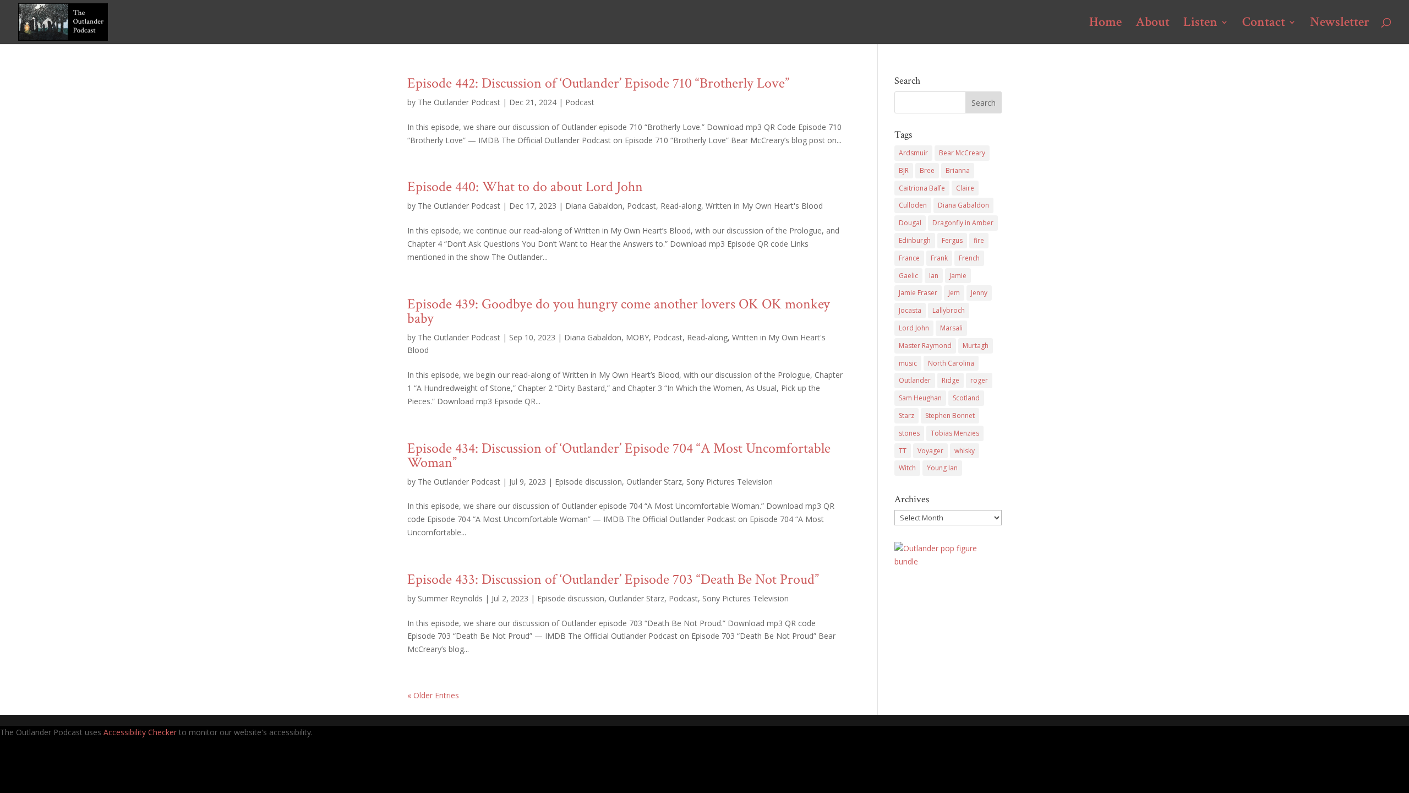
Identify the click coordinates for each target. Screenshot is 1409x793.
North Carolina (951, 363)
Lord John (914, 328)
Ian (933, 275)
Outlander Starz (654, 481)
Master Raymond (925, 345)
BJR (904, 170)
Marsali (951, 328)
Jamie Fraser (918, 292)
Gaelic (908, 275)
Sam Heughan (920, 398)
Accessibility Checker (140, 732)
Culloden (913, 205)
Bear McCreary (962, 152)
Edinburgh (915, 240)
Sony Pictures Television (729, 481)
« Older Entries (433, 695)
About (1152, 24)
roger (979, 380)
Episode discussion (588, 481)
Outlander (915, 380)
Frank (939, 258)
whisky (964, 450)
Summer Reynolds (450, 598)
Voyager (930, 450)
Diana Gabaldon (593, 205)
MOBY (637, 337)
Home (1105, 24)
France (909, 258)
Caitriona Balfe (922, 188)
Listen (1200, 24)
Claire (965, 188)
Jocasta (910, 310)
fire (979, 240)
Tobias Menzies (955, 433)
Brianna (958, 170)
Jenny (979, 292)
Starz (906, 415)
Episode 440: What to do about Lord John (525, 186)
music (908, 363)
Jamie (957, 275)
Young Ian (942, 467)
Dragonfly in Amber (962, 222)
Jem (954, 292)
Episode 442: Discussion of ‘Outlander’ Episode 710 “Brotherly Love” (598, 83)
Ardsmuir (913, 152)
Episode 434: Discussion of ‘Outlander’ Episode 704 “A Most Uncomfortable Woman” (619, 455)
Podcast (579, 102)
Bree (927, 170)
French (969, 258)
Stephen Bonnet (950, 415)
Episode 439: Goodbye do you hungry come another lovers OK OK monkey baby (618, 311)
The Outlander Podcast (459, 102)
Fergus (952, 240)
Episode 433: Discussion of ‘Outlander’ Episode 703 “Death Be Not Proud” (613, 579)
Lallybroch (948, 310)
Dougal (910, 222)
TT (902, 450)
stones (909, 433)
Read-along (680, 205)
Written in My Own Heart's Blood (764, 205)
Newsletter (1339, 24)
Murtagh (976, 345)
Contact (1263, 24)
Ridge (950, 380)
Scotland (966, 398)
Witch (907, 467)
